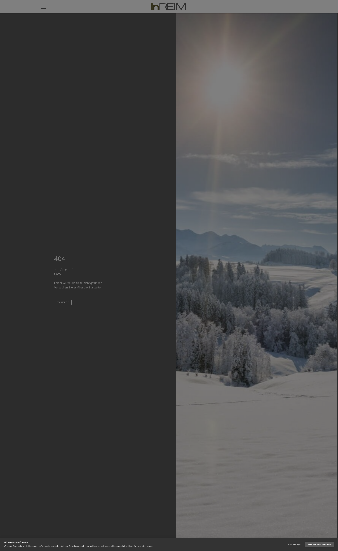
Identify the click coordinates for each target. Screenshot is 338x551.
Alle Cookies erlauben (319, 544)
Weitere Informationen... (145, 546)
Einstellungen (294, 544)
